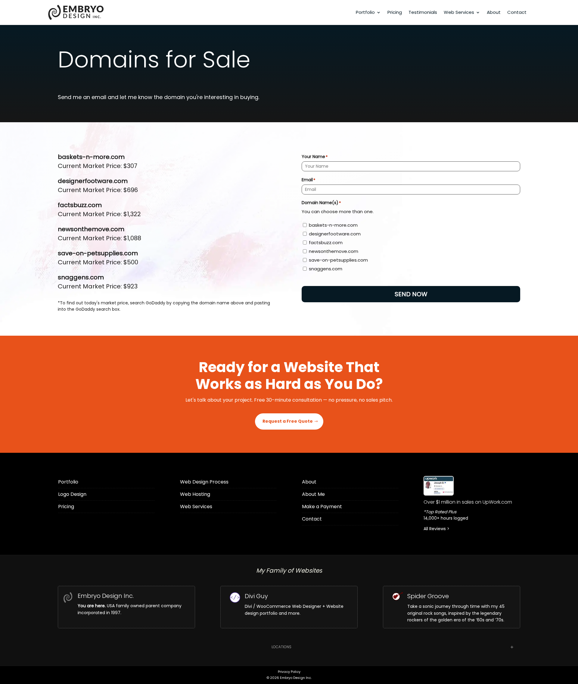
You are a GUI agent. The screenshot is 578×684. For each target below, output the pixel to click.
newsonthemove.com (333, 251)
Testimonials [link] (423, 12)
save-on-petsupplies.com (338, 260)
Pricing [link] (394, 12)
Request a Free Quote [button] (288, 421)
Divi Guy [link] (256, 596)
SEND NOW (411, 294)
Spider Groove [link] (428, 596)
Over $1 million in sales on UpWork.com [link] (468, 502)
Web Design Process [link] (204, 481)
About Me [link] (313, 494)
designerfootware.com (335, 234)
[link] (472, 486)
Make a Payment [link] (322, 506)
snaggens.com (325, 269)
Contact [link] (517, 12)
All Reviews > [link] (436, 529)
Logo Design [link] (72, 494)
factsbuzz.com (326, 242)
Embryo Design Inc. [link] (106, 596)
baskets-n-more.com (333, 225)
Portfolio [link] (365, 12)
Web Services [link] (459, 12)
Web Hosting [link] (195, 494)
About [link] (494, 12)
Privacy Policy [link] (289, 671)
